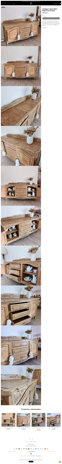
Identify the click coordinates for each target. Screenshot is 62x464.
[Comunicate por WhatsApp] (60, 462)
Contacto (34, 441)
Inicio (27, 441)
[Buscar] (14, 3)
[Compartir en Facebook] (43, 28)
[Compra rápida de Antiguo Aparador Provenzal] (8, 425)
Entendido (31, 461)
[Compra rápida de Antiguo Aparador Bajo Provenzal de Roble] (38, 425)
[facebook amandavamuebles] (32, 439)
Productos (30, 441)
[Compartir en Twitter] (44, 28)
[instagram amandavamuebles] (30, 439)
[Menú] (2, 4)
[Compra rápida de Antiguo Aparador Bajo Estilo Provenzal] (23, 425)
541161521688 (32, 444)
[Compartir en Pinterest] (46, 28)
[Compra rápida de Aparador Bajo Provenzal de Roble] (53, 425)
